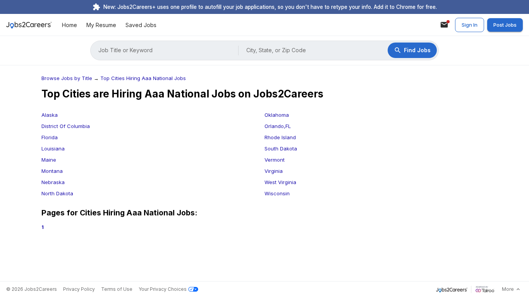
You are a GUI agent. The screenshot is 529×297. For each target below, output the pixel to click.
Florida (49, 137)
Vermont (274, 160)
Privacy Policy (79, 289)
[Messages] (444, 24)
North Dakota (57, 193)
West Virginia (280, 182)
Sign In (469, 25)
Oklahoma (276, 115)
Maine (48, 160)
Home (69, 25)
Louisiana (53, 148)
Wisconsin (277, 193)
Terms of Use (116, 289)
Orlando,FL (277, 126)
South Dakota (280, 148)
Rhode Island (280, 137)
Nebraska (53, 182)
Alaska (49, 115)
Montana (52, 171)
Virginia (273, 171)
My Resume (101, 25)
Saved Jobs (140, 25)
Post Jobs (505, 25)
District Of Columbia (65, 126)
